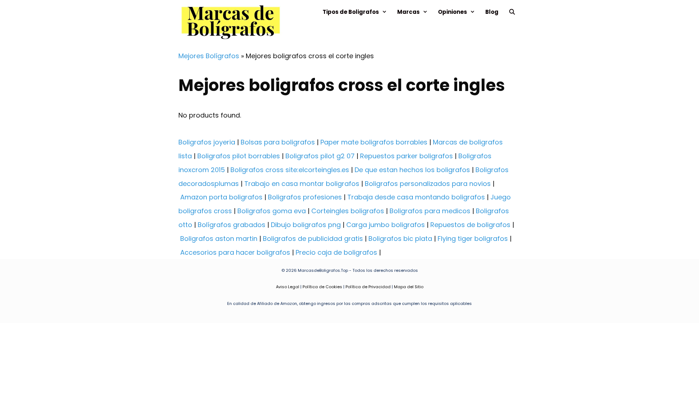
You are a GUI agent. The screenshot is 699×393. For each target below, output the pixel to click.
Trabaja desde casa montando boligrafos (416, 197)
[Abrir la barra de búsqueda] (512, 12)
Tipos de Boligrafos (351, 12)
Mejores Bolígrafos (208, 55)
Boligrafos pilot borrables (238, 155)
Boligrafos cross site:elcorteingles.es (289, 169)
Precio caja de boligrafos (336, 252)
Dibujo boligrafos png (306, 224)
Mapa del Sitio (408, 287)
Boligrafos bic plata (400, 238)
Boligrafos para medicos (430, 210)
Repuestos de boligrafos (470, 224)
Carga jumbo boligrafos (385, 224)
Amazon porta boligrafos (221, 197)
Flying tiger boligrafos (473, 238)
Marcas (408, 12)
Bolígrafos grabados (231, 224)
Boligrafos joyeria (206, 142)
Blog (491, 12)
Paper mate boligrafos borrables (373, 142)
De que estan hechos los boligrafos (412, 169)
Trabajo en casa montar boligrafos (301, 183)
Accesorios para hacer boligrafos (235, 252)
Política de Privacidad (368, 287)
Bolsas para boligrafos (278, 142)
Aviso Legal (287, 287)
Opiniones (452, 12)
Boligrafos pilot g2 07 (320, 155)
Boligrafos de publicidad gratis (313, 238)
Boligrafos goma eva (271, 210)
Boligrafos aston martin (218, 238)
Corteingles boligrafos (347, 210)
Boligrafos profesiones (305, 197)
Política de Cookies (322, 287)
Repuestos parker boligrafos (406, 155)
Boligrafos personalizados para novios (428, 183)
